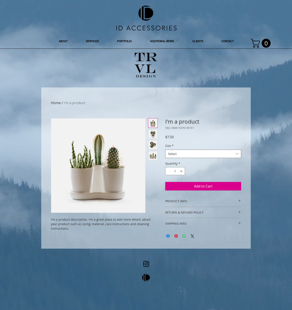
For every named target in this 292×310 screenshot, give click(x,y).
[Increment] (181, 171)
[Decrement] (168, 171)
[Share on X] (192, 236)
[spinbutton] (175, 171)
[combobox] (203, 154)
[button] (262, 43)
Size (169, 146)
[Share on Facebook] (168, 236)
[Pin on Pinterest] (176, 236)
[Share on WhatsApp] (184, 236)
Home (56, 102)
